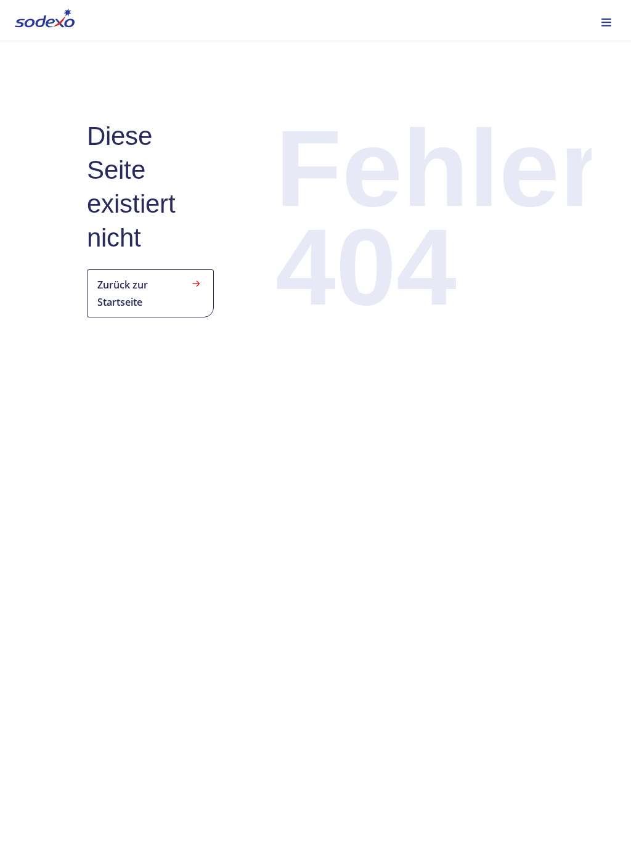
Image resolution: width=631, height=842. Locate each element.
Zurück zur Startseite (122, 293)
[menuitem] (45, 20)
